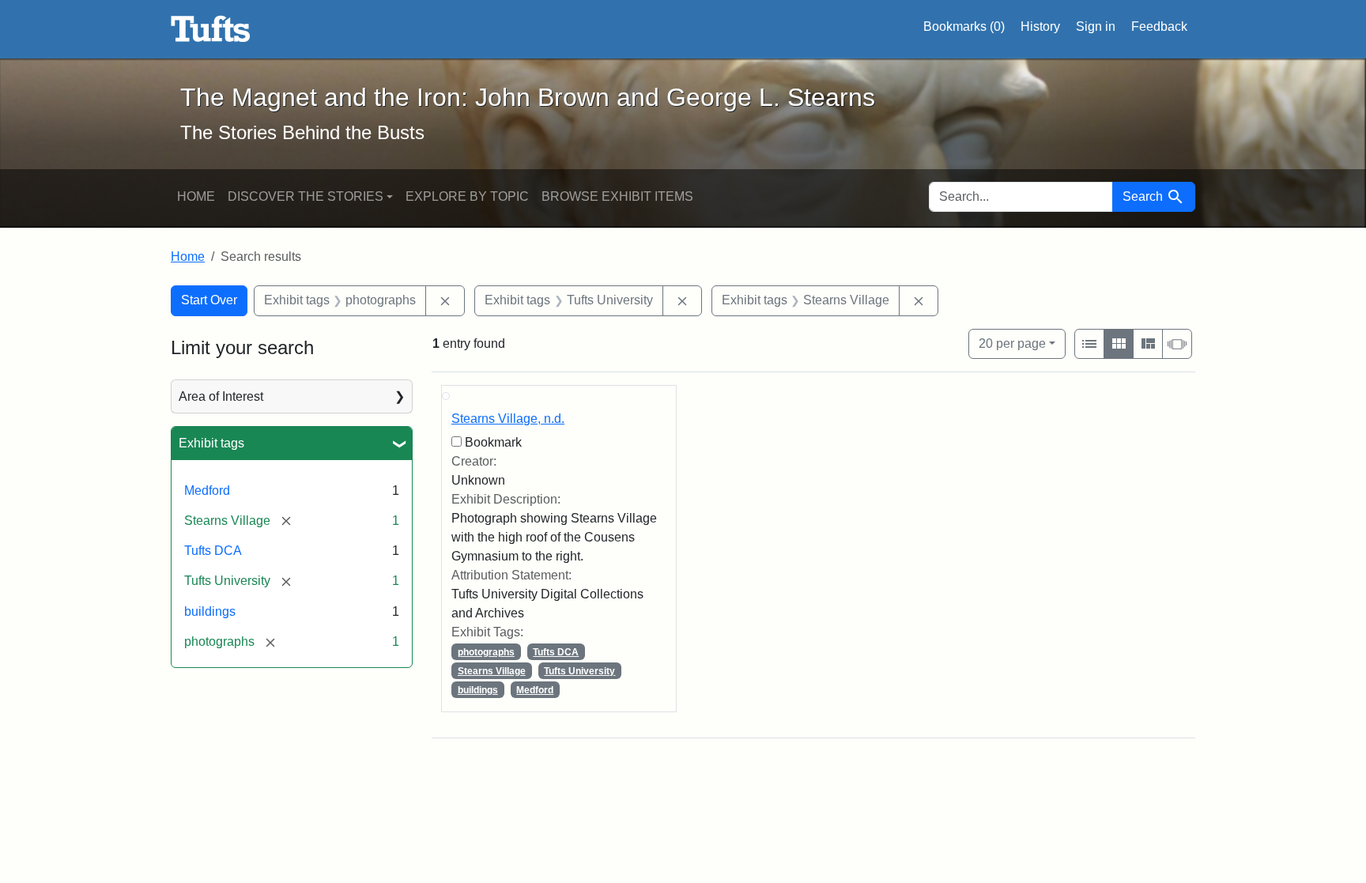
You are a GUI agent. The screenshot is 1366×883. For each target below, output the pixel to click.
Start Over (209, 300)
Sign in (1095, 26)
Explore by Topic (467, 196)
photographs (486, 652)
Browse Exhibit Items (617, 196)
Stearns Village (492, 671)
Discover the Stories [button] (305, 196)
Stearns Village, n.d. (507, 418)
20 (1012, 343)
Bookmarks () (964, 26)
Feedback (1159, 26)
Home (196, 196)
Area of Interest (221, 396)
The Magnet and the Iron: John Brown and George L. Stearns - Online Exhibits (211, 29)
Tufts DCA (213, 550)
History (1040, 26)
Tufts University (579, 671)
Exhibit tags (211, 443)
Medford (207, 490)
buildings (210, 611)
